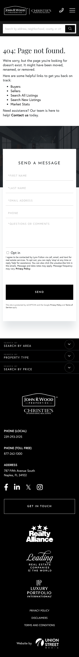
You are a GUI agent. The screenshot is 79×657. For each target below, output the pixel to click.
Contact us (20, 115)
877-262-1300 (13, 454)
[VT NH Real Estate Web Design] (47, 643)
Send (39, 292)
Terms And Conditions (39, 625)
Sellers (16, 91)
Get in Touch (39, 506)
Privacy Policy (23, 268)
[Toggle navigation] (72, 10)
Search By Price (18, 369)
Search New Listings (26, 100)
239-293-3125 (61, 10)
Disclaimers (39, 618)
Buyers (16, 86)
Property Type (16, 357)
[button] (70, 28)
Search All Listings (24, 95)
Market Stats (20, 104)
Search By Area (17, 346)
